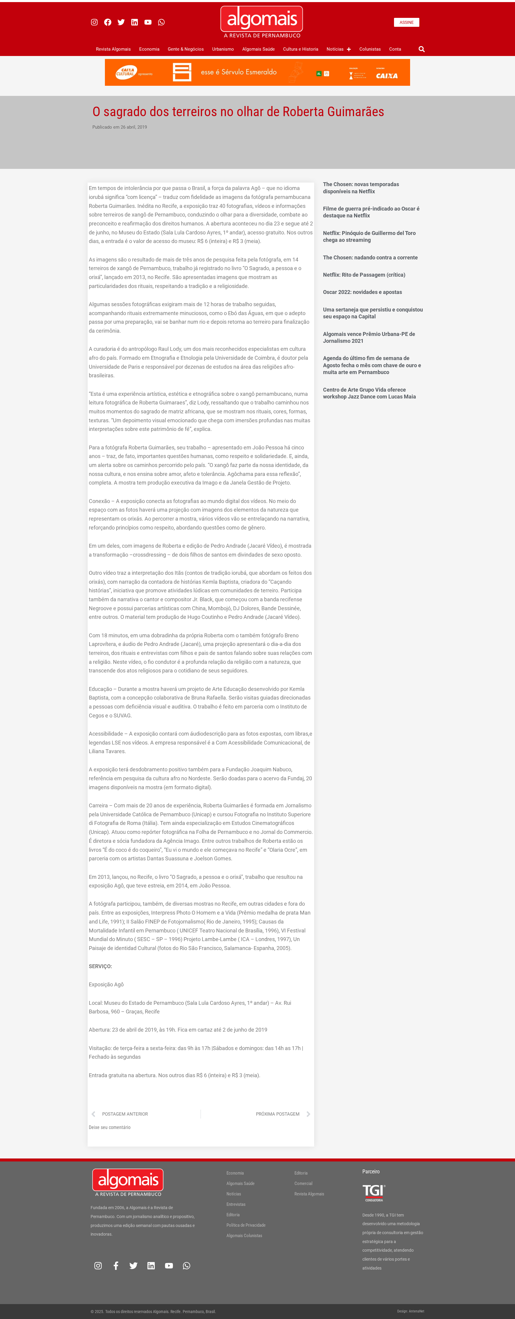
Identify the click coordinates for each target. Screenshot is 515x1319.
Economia (149, 49)
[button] (421, 49)
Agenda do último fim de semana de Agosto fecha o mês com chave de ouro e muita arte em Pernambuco (372, 365)
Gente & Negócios (186, 49)
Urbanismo (223, 49)
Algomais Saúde (258, 49)
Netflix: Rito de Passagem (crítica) (364, 275)
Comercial (303, 1183)
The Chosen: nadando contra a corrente (370, 257)
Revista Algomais (113, 49)
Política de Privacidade (246, 1225)
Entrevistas (236, 1204)
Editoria (233, 1214)
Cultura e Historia (300, 49)
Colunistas (370, 49)
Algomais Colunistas (244, 1235)
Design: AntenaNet (410, 1311)
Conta (395, 49)
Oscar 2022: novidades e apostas (362, 292)
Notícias (335, 49)
